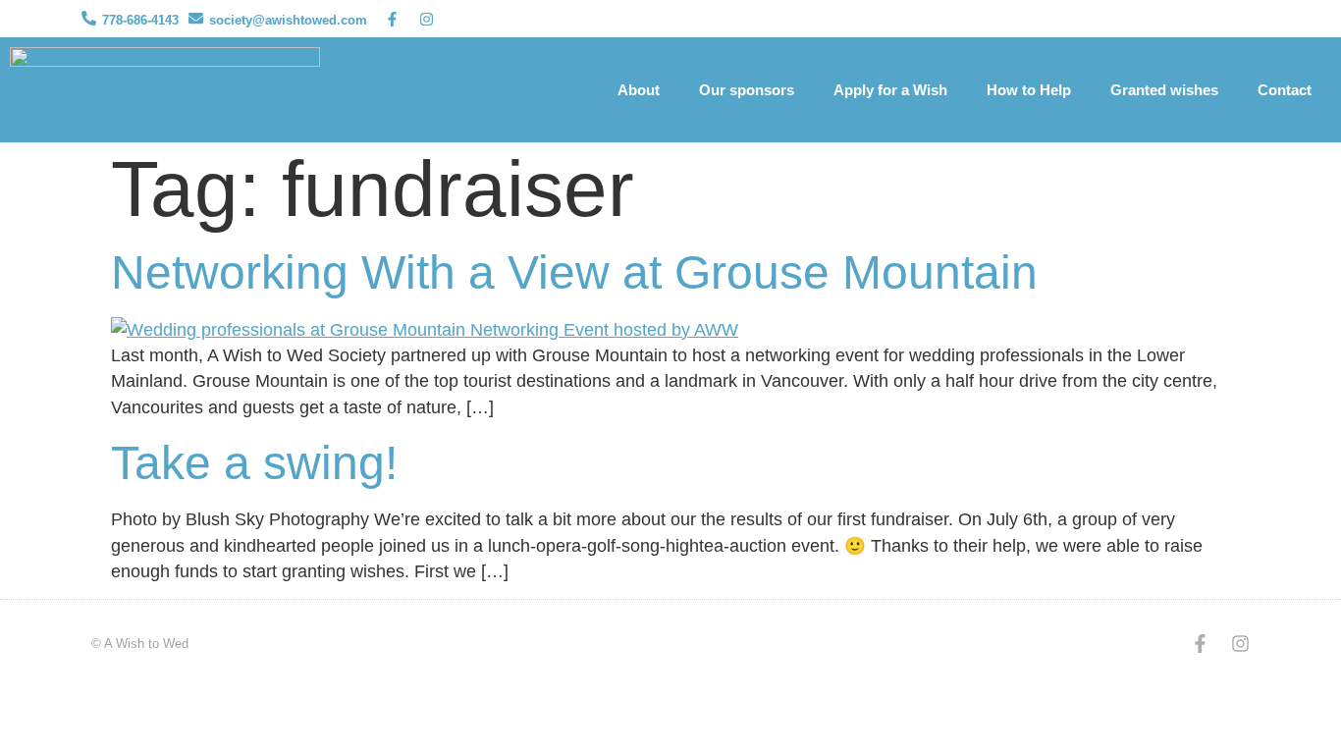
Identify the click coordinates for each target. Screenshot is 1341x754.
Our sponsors (746, 89)
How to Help (1029, 89)
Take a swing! (254, 463)
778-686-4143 (140, 20)
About (638, 89)
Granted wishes (1164, 89)
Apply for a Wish (890, 89)
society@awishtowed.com (288, 20)
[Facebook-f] (391, 18)
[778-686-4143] (88, 18)
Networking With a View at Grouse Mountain (574, 272)
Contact (1285, 89)
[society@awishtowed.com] (195, 18)
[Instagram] (426, 18)
